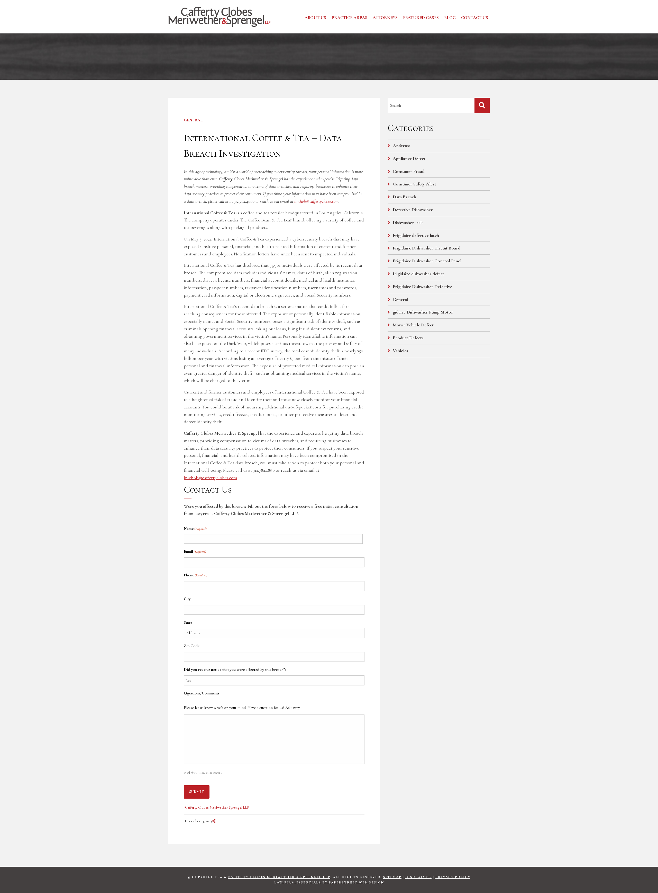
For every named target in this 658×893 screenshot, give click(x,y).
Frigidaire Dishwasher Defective (422, 286)
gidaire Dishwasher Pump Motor (423, 312)
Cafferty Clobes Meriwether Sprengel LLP (217, 807)
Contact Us (474, 17)
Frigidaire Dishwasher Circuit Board (426, 248)
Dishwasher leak (408, 222)
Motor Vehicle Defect (413, 325)
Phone (195, 575)
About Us (315, 17)
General (193, 120)
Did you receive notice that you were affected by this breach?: (235, 669)
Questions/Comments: (202, 693)
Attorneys (385, 17)
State (188, 622)
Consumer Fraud (408, 171)
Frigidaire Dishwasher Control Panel (427, 261)
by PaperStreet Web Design (353, 882)
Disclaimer (418, 877)
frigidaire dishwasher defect (418, 273)
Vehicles (400, 350)
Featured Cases (421, 17)
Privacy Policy (452, 877)
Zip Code (191, 645)
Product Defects (408, 338)
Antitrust (401, 145)
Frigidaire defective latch (416, 235)
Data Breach (404, 197)
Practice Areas (349, 17)
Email (195, 551)
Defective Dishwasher (413, 209)
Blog (450, 17)
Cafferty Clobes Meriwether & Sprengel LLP (279, 877)
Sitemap (392, 877)
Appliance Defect (409, 158)
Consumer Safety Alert (414, 184)
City (187, 598)
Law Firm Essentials (297, 882)
